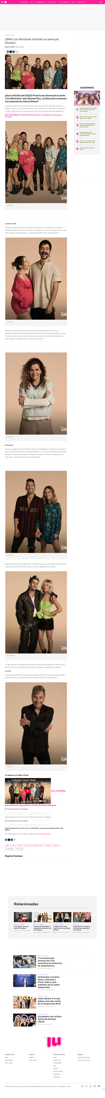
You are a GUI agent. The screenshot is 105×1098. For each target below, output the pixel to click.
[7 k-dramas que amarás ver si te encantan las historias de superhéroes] (24, 961)
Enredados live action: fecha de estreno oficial (50, 1019)
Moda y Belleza (64, 2)
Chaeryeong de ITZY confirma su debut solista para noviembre (88, 134)
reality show (19, 849)
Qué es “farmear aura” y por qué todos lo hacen (88, 117)
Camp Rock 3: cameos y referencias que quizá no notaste (81, 928)
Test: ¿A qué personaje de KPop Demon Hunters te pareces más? (88, 125)
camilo (14, 845)
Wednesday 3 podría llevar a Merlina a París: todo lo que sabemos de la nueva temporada (49, 982)
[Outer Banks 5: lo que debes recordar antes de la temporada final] (24, 1002)
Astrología (81, 2)
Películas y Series (10, 35)
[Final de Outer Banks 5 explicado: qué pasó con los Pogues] (43, 917)
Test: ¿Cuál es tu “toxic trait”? (87, 148)
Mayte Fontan (19, 47)
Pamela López (49, 968)
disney (7, 845)
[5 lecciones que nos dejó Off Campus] (23, 917)
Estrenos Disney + (38, 845)
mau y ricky (27, 845)
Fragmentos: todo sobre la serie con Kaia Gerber (61, 928)
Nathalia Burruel (46, 932)
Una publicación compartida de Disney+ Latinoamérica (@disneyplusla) (27, 812)
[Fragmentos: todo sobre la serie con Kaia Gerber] (62, 917)
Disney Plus (56, 845)
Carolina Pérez (26, 930)
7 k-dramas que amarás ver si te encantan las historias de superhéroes (50, 962)
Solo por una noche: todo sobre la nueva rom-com (87, 141)
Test (31, 2)
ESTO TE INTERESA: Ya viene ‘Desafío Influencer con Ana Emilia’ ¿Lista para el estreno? (33, 116)
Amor (73, 2)
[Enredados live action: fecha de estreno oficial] (24, 1020)
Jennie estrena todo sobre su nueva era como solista (88, 109)
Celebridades (40, 2)
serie (20, 845)
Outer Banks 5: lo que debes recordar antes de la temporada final (49, 1001)
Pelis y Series (51, 2)
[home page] (5, 2)
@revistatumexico (45, 834)
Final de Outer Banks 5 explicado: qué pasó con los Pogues (42, 928)
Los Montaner (9, 849)
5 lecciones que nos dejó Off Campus (21, 927)
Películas (75, 924)
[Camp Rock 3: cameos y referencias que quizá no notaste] (82, 917)
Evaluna (48, 845)
